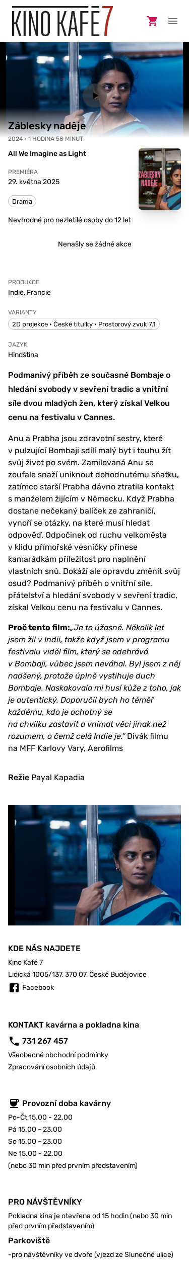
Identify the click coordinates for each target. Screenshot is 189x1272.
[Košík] (153, 21)
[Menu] (173, 21)
